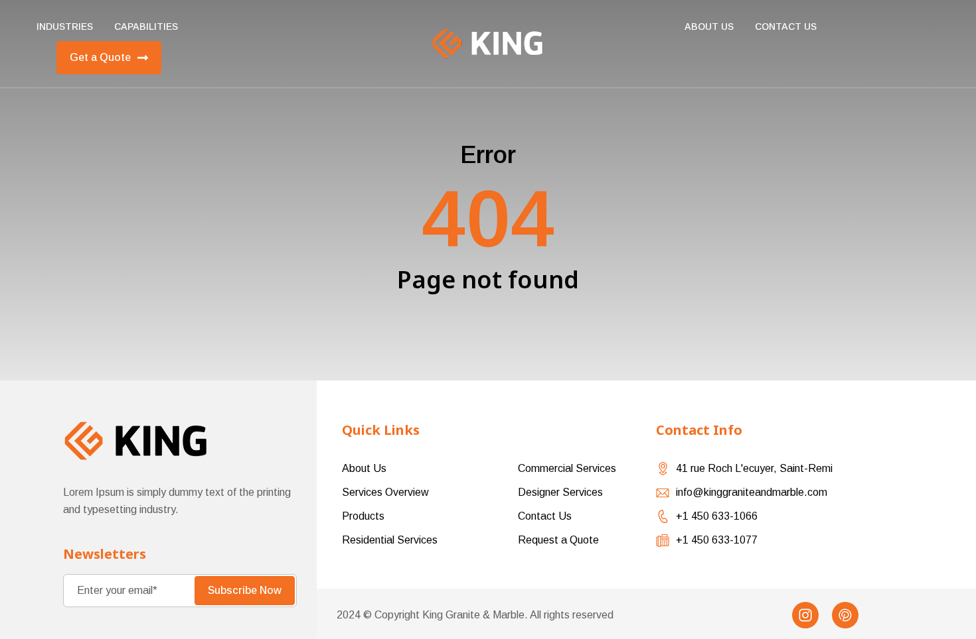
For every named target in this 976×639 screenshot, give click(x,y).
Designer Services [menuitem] (560, 492)
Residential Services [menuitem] (390, 540)
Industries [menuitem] (65, 26)
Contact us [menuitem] (786, 26)
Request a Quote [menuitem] (558, 540)
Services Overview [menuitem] (385, 492)
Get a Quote (100, 57)
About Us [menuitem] (709, 26)
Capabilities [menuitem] (146, 26)
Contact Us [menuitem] (545, 516)
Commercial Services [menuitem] (567, 468)
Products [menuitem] (363, 516)
